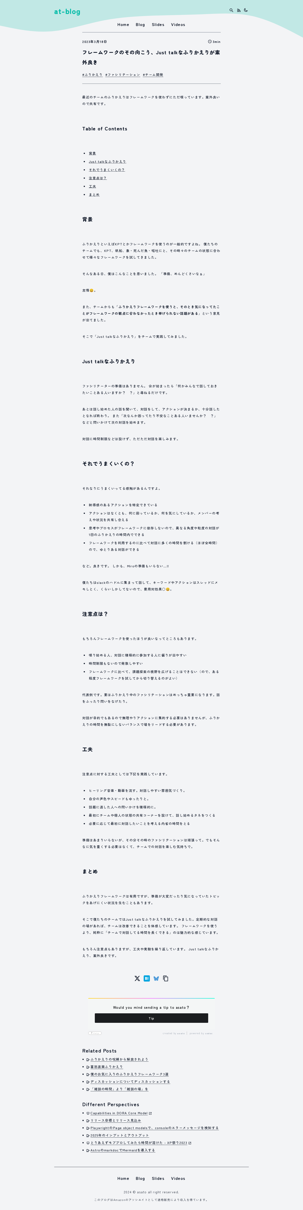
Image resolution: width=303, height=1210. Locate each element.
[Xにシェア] (137, 978)
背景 (92, 153)
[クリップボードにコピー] (166, 978)
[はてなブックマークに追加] (147, 978)
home (123, 24)
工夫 (92, 186)
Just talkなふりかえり (107, 161)
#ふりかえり (92, 74)
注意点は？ (98, 177)
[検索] (231, 10)
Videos (178, 24)
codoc (209, 1033)
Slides (158, 24)
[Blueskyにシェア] (156, 978)
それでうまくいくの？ (107, 169)
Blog (140, 24)
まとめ (94, 194)
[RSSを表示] (238, 10)
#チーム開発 (153, 74)
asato (181, 1033)
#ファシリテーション (122, 74)
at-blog (67, 11)
